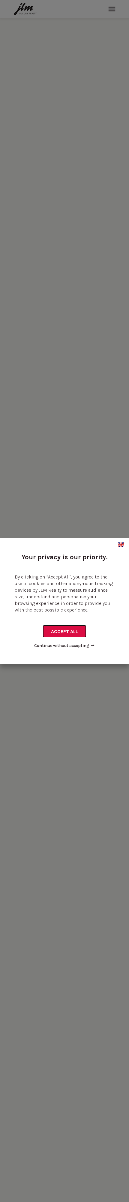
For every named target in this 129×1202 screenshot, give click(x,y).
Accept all (64, 631)
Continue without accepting (61, 645)
